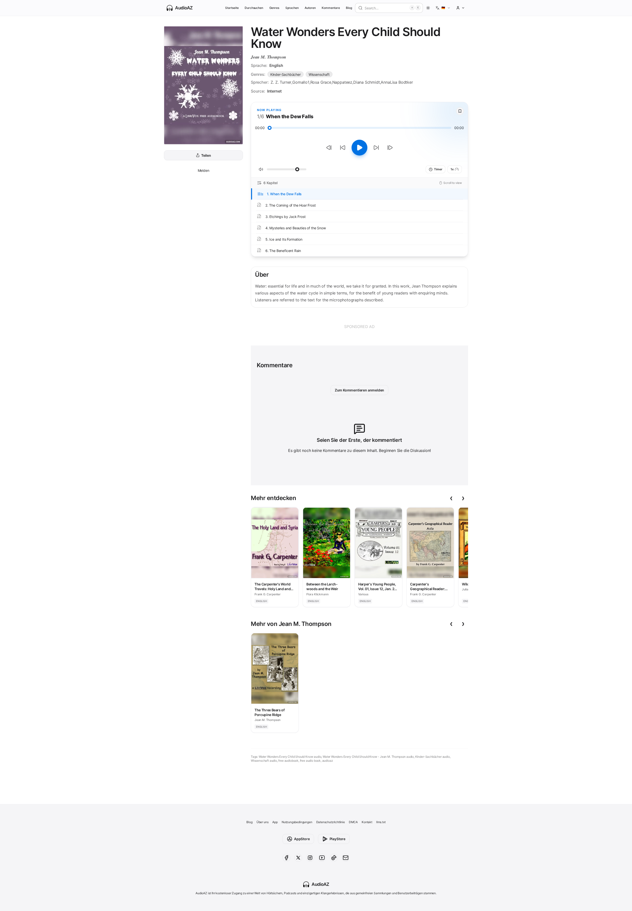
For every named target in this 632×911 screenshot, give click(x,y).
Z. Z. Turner (281, 82)
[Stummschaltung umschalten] (261, 169)
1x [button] (452, 169)
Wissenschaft (319, 74)
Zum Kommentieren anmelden (359, 390)
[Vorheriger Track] (329, 148)
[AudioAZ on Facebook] (286, 858)
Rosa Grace (320, 82)
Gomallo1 (300, 82)
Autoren (310, 8)
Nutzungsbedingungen (297, 822)
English (276, 65)
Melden (203, 170)
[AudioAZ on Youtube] (322, 858)
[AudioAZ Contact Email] (346, 858)
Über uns (263, 822)
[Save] (460, 111)
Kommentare (331, 8)
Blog (349, 8)
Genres (274, 8)
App (274, 822)
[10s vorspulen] (376, 148)
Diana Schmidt (366, 82)
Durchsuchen (254, 8)
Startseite (231, 8)
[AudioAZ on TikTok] (334, 858)
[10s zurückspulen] (343, 148)
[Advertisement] (359, 326)
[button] (443, 8)
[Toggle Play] (359, 147)
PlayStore (337, 839)
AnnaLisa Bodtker (397, 82)
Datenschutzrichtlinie (330, 822)
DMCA (353, 822)
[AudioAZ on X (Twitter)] (298, 858)
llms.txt (381, 822)
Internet (274, 91)
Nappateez (342, 82)
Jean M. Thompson (268, 57)
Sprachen (292, 8)
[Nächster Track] (390, 148)
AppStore (302, 839)
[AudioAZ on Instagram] (310, 858)
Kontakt (367, 822)
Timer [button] (438, 169)
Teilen (206, 155)
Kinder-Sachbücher (285, 74)
